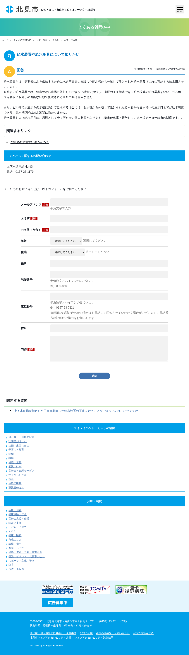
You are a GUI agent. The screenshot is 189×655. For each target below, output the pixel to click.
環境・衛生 (14, 543)
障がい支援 (14, 522)
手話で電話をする (143, 633)
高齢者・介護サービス (21, 470)
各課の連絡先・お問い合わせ (113, 633)
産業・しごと (16, 547)
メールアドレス (34, 204)
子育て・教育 (16, 449)
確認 (94, 375)
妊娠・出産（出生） (20, 445)
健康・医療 (14, 535)
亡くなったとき (17, 474)
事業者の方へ (16, 487)
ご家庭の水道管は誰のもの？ (29, 142)
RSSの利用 (86, 633)
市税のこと (14, 539)
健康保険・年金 (17, 514)
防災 (11, 564)
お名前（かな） (34, 229)
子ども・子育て (17, 527)
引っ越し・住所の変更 (21, 437)
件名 (24, 328)
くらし (55, 40)
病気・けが (14, 466)
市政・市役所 (16, 568)
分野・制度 (41, 40)
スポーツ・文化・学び (21, 560)
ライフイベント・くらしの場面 (94, 428)
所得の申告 (14, 483)
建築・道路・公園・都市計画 (25, 552)
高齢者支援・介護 (18, 518)
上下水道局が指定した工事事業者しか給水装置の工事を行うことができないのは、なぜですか (76, 410)
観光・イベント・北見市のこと (26, 556)
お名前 (28, 218)
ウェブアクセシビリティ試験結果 (94, 637)
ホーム (5, 40)
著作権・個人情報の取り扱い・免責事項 (53, 633)
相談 (11, 479)
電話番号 (27, 306)
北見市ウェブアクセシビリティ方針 (50, 637)
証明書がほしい (17, 441)
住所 (24, 263)
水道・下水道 (70, 40)
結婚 (11, 453)
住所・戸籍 (14, 510)
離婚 (11, 458)
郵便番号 (27, 279)
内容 (27, 349)
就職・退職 (14, 462)
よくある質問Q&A (22, 40)
